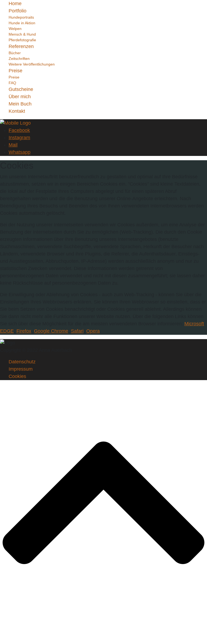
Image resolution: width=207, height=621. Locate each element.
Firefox (23, 331)
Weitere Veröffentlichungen (32, 64)
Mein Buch (20, 104)
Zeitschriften (19, 58)
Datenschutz (22, 361)
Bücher (15, 53)
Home (15, 3)
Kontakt (17, 111)
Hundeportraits (21, 17)
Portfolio (17, 10)
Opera (93, 331)
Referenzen (21, 46)
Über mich (20, 96)
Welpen (15, 28)
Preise (15, 70)
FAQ (12, 83)
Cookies (17, 376)
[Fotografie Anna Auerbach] (15, 122)
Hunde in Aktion (22, 23)
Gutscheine (21, 89)
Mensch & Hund (22, 34)
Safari (77, 331)
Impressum (21, 369)
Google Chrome (51, 331)
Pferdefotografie (22, 40)
